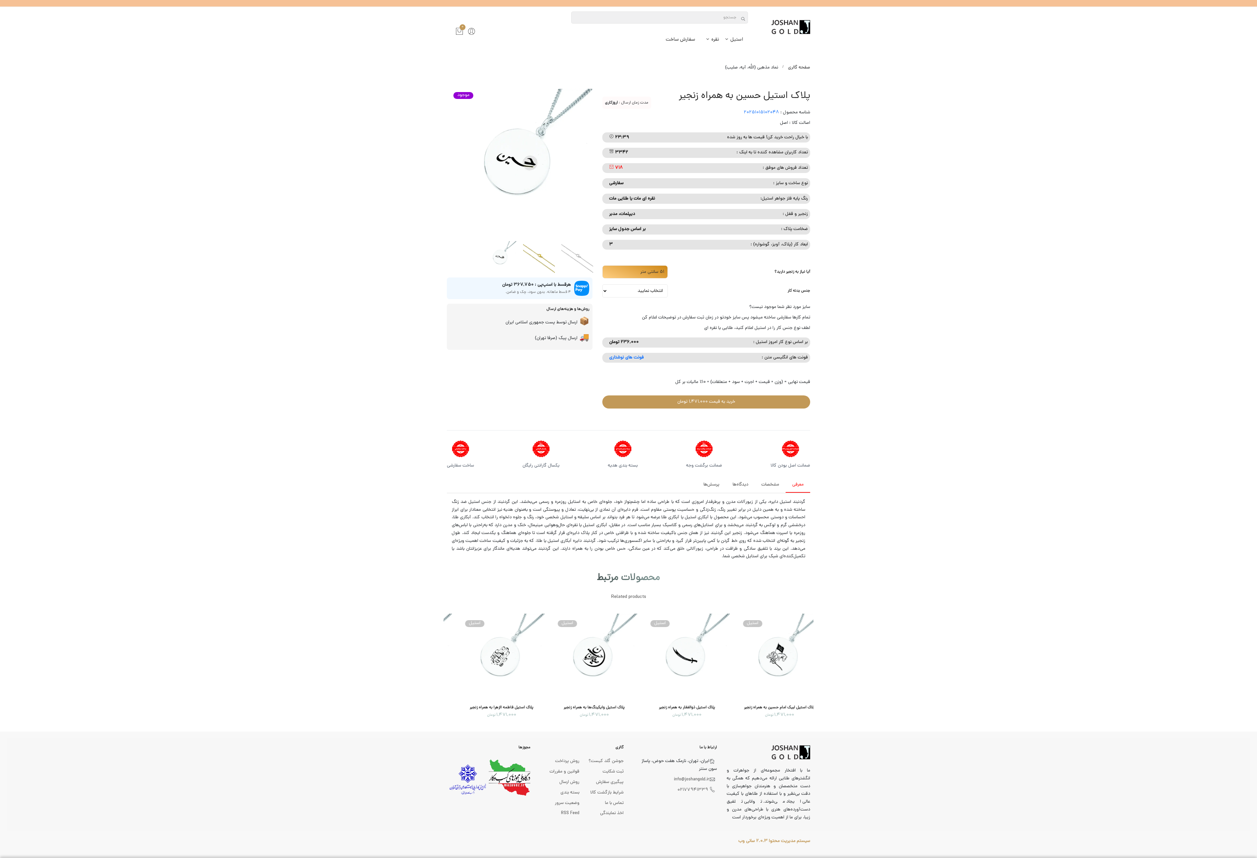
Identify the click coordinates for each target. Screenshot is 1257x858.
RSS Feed (570, 813)
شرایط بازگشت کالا (607, 792)
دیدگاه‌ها (740, 484)
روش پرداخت (567, 761)
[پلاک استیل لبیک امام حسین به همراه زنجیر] (768, 657)
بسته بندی (569, 792)
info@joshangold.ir (691, 779)
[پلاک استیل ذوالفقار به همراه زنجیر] (675, 657)
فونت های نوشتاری (626, 357)
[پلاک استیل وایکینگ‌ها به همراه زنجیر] (582, 657)
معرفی (798, 484)
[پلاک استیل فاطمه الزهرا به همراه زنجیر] (490, 657)
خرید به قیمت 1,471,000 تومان (706, 401)
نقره (714, 40)
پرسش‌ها (711, 484)
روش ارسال (569, 782)
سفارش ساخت (680, 40)
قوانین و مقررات (564, 771)
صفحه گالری (799, 67)
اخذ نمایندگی (612, 813)
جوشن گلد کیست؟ (606, 761)
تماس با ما (614, 803)
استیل (736, 40)
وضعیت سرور (567, 803)
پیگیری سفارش (610, 782)
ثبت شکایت (613, 771)
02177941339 (692, 790)
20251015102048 (761, 112)
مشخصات (770, 484)
